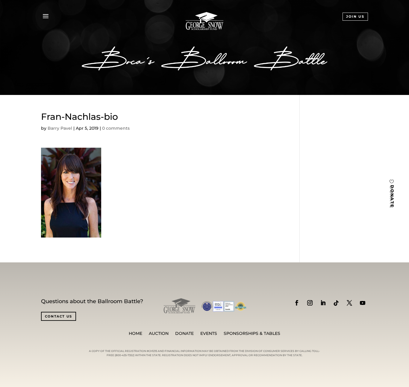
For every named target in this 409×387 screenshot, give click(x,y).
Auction (159, 333)
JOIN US (355, 16)
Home (135, 333)
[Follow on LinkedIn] (323, 302)
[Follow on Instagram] (310, 302)
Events (208, 333)
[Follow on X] (349, 302)
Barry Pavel (60, 128)
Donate (184, 333)
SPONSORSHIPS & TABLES (252, 333)
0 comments (116, 128)
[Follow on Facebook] (296, 302)
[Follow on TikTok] (336, 302)
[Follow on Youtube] (362, 302)
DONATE (392, 196)
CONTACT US (58, 316)
